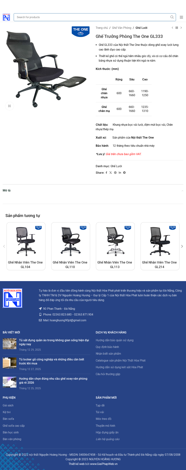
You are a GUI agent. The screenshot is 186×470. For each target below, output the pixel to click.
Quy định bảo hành (107, 347)
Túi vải (100, 412)
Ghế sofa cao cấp (14, 425)
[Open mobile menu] (181, 17)
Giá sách (8, 405)
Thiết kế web (77, 464)
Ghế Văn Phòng (121, 28)
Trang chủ (102, 28)
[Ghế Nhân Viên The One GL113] (115, 242)
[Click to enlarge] (9, 106)
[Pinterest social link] (115, 172)
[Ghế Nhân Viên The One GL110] (71, 242)
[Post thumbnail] (9, 345)
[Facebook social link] (106, 172)
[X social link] (110, 172)
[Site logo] (6, 17)
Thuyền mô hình (105, 425)
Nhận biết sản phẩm (108, 353)
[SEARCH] (172, 17)
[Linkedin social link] (120, 172)
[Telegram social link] (124, 172)
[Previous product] (172, 28)
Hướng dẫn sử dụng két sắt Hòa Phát (119, 367)
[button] (4, 246)
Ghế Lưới (141, 28)
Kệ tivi (7, 412)
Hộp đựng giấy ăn (107, 432)
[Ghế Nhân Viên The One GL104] (26, 242)
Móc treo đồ (103, 419)
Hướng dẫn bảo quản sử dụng (115, 340)
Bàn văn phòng (12, 439)
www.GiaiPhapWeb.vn (104, 464)
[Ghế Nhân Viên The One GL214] (160, 242)
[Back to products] (177, 28)
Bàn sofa (8, 419)
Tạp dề (100, 405)
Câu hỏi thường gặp (108, 374)
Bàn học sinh (11, 432)
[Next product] (181, 28)
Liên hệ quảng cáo (107, 439)
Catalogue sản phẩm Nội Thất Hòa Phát (120, 360)
